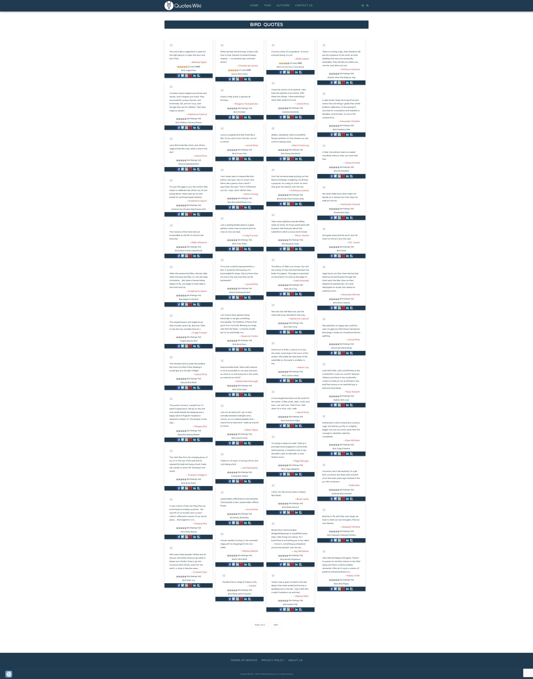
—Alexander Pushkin (349, 121)
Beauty (190, 434)
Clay (295, 289)
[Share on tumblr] (198, 75)
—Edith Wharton (198, 242)
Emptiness (296, 559)
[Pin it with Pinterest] (190, 75)
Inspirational (196, 251)
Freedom (341, 129)
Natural (346, 303)
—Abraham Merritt (350, 294)
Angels (183, 341)
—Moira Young (250, 194)
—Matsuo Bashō (249, 551)
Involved (347, 494)
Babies (337, 400)
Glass (244, 244)
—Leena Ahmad (351, 162)
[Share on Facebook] (178, 75)
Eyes (244, 389)
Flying (287, 153)
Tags (267, 5)
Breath (288, 559)
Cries (239, 244)
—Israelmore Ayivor (196, 200)
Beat (188, 532)
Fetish (289, 507)
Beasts (190, 341)
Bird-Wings (347, 348)
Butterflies (244, 518)
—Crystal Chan (199, 572)
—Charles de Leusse (247, 65)
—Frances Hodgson (196, 475)
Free (194, 70)
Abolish (330, 77)
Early (245, 438)
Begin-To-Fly (188, 299)
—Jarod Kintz (302, 103)
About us (295, 660)
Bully (302, 199)
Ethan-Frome (185, 251)
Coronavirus (299, 67)
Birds (296, 112)
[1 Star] (178, 67)
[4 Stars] (184, 67)
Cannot (239, 438)
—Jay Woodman (300, 551)
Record (295, 507)
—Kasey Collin (352, 575)
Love (347, 400)
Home (254, 5)
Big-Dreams (196, 209)
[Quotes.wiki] (182, 5)
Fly (339, 171)
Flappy (346, 584)
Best (336, 584)
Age (353, 77)
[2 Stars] (180, 67)
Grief (189, 580)
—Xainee (251, 585)
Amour (234, 74)
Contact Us (303, 5)
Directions (289, 420)
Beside (196, 434)
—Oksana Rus (200, 426)
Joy (193, 580)
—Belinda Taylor (198, 62)
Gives (343, 251)
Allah (286, 289)
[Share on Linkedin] (194, 75)
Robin (193, 483)
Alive (182, 532)
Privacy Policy (272, 660)
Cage (339, 448)
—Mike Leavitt (301, 58)
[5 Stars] (186, 67)
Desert (290, 604)
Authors (283, 5)
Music (296, 375)
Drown (239, 153)
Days (347, 212)
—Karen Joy (302, 367)
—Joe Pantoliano (249, 467)
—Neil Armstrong (300, 145)
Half (290, 327)
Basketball (190, 164)
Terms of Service (243, 660)
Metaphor (295, 469)
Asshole (285, 112)
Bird (183, 70)
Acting (234, 476)
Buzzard (289, 244)
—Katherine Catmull (196, 114)
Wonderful (295, 153)
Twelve (245, 476)
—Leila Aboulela (300, 280)
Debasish (336, 535)
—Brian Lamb (302, 499)
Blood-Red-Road (239, 202)
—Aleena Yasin (301, 596)
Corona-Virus (287, 67)
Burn (244, 344)
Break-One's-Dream (290, 199)
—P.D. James (353, 242)
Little (348, 129)
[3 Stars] (182, 67)
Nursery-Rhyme (195, 122)
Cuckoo (289, 375)
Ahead (337, 212)
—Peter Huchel (301, 235)
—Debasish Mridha (350, 527)
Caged (188, 70)
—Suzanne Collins (248, 336)
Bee (181, 299)
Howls (296, 244)
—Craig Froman (250, 235)
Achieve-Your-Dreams (180, 209)
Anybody (335, 494)
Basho (234, 559)
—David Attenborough (246, 381)
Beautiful (182, 434)
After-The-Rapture (343, 77)
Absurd (181, 164)
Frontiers (242, 112)
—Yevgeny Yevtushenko (245, 103)
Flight (297, 420)
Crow (249, 202)
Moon (339, 303)
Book (239, 344)
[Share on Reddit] (186, 75)
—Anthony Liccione (350, 69)
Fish (245, 153)
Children (183, 122)
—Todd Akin (353, 485)
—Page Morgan (300, 461)
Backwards (241, 292)
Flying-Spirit (237, 594)
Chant (245, 74)
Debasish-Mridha (348, 535)
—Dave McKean (351, 440)
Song (294, 327)
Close (239, 389)
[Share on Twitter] (182, 75)
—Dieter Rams (250, 429)
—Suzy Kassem (352, 391)
